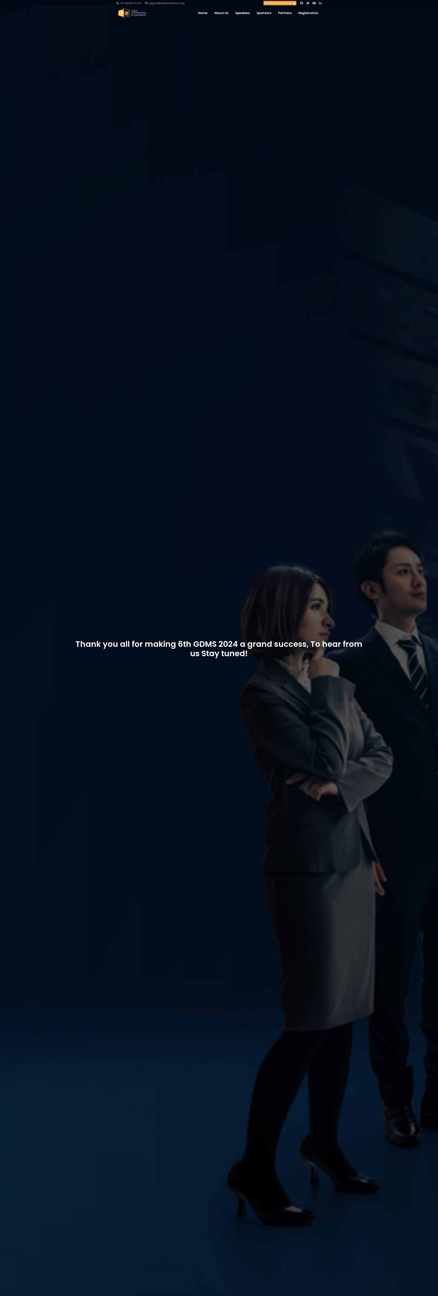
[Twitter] (307, 3)
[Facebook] (301, 3)
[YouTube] (314, 3)
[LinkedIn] (320, 3)
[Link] (132, 13)
